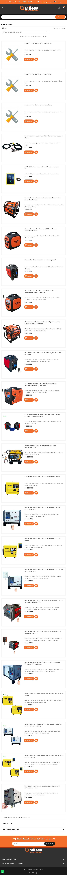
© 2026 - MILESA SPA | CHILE (33, 869)
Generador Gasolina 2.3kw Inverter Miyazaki (40, 260)
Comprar (29, 59)
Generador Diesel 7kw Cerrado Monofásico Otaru (42, 476)
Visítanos (58, 2)
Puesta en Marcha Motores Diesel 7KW (38, 74)
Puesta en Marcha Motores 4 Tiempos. (38, 43)
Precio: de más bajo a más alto (25, 32)
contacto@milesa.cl (46, 2)
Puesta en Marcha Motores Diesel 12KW (38, 105)
